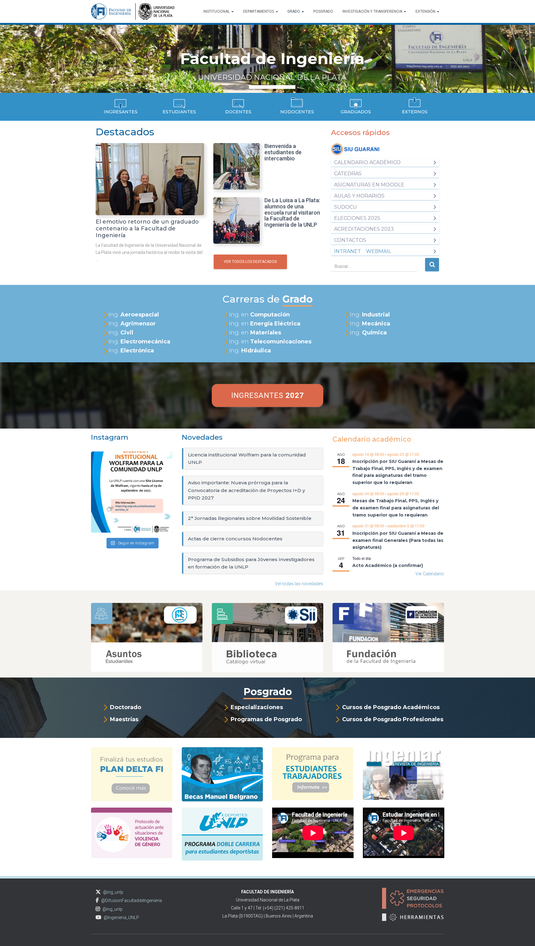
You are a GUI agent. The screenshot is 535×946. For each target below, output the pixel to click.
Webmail (378, 251)
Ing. (133, 314)
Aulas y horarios (359, 196)
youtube (98, 917)
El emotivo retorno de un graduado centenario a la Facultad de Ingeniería (147, 228)
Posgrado (323, 11)
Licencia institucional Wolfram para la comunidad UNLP (247, 458)
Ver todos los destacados (250, 261)
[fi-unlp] (132, 11)
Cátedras (348, 174)
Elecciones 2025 (357, 218)
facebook (97, 900)
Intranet (347, 251)
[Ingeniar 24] (403, 776)
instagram (98, 909)
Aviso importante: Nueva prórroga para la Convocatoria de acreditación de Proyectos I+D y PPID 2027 (246, 490)
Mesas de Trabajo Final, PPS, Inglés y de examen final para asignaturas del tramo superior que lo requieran (395, 507)
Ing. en (259, 314)
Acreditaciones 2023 (364, 229)
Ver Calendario (429, 573)
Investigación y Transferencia (372, 11)
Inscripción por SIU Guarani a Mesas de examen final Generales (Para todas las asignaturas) (397, 540)
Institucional (217, 11)
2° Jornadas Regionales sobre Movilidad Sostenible (249, 518)
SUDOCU (345, 207)
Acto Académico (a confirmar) (387, 565)
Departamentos (259, 11)
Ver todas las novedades (299, 583)
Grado (294, 11)
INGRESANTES (267, 395)
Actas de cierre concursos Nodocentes (235, 539)
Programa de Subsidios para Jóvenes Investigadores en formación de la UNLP (251, 563)
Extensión (425, 11)
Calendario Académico (367, 162)
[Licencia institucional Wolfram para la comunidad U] (131, 492)
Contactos (350, 240)
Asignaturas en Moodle (369, 185)
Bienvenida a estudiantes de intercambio (283, 152)
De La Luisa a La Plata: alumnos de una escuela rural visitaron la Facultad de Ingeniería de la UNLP (292, 212)
